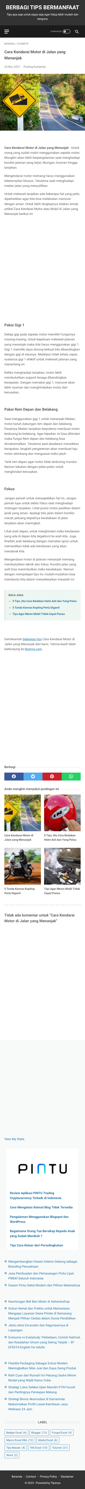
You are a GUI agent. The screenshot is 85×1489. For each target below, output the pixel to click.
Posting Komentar (35, 66)
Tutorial (60, 1447)
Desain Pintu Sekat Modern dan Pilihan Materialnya (44, 1285)
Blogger (39, 1432)
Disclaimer (67, 1476)
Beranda (17, 1476)
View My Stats (14, 1139)
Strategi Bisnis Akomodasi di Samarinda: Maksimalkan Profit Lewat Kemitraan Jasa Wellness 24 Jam (38, 1404)
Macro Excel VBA (19, 1440)
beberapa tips (32, 639)
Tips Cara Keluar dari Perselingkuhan (36, 1245)
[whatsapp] (71, 777)
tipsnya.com (33, 649)
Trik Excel (38, 1447)
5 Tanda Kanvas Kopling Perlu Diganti (36, 607)
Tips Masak (15, 1447)
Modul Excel (48, 1440)
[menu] (6, 31)
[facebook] (14, 777)
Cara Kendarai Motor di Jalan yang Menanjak (18, 837)
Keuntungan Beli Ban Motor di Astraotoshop (39, 1301)
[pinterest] (52, 777)
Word (12, 1455)
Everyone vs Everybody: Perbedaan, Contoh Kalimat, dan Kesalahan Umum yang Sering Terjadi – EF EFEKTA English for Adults (44, 1342)
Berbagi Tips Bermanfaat (42, 7)
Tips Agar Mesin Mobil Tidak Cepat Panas (38, 614)
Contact (31, 1476)
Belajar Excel (16, 1432)
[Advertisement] (42, 265)
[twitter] (33, 777)
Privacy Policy (48, 1476)
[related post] (22, 813)
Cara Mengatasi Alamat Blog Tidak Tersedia (41, 1207)
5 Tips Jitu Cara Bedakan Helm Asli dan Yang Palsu (44, 601)
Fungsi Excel (62, 1432)
